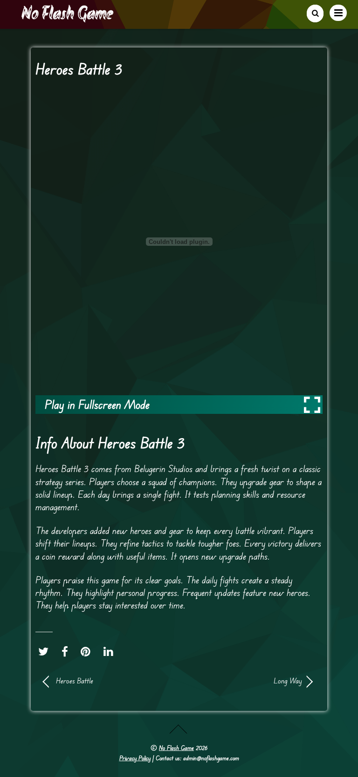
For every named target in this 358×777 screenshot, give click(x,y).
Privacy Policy (135, 758)
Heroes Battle (74, 680)
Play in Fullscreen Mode (97, 404)
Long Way (244, 680)
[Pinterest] (88, 651)
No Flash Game (176, 747)
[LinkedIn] (110, 651)
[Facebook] (67, 651)
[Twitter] (45, 651)
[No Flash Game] (68, 18)
